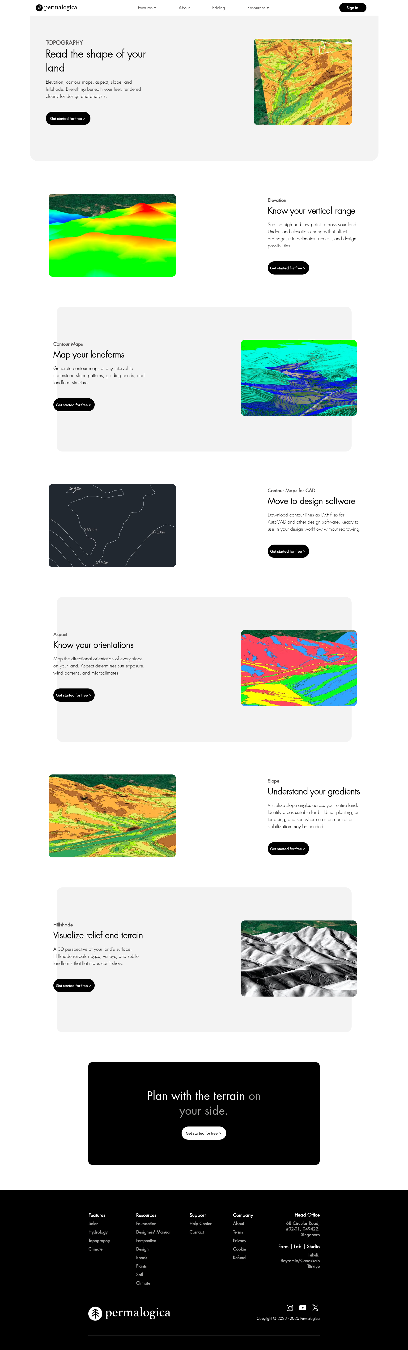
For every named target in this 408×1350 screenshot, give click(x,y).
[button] (147, 7)
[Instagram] (290, 1307)
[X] (315, 1307)
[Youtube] (302, 1307)
